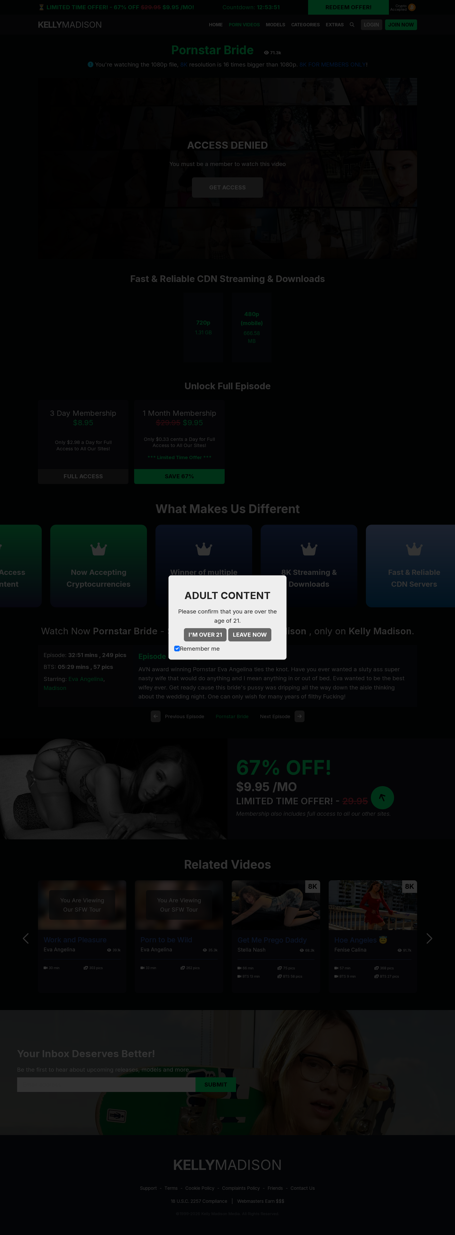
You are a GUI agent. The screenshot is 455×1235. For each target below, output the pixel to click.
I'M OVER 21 (205, 634)
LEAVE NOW (250, 634)
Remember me (200, 648)
